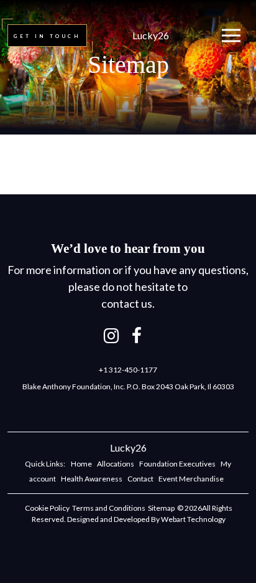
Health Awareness (91, 478)
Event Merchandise (191, 478)
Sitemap (161, 508)
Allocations (115, 463)
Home (81, 463)
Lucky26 (150, 35)
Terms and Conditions (108, 508)
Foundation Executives (177, 463)
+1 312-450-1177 (128, 369)
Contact (140, 478)
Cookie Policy (47, 508)
